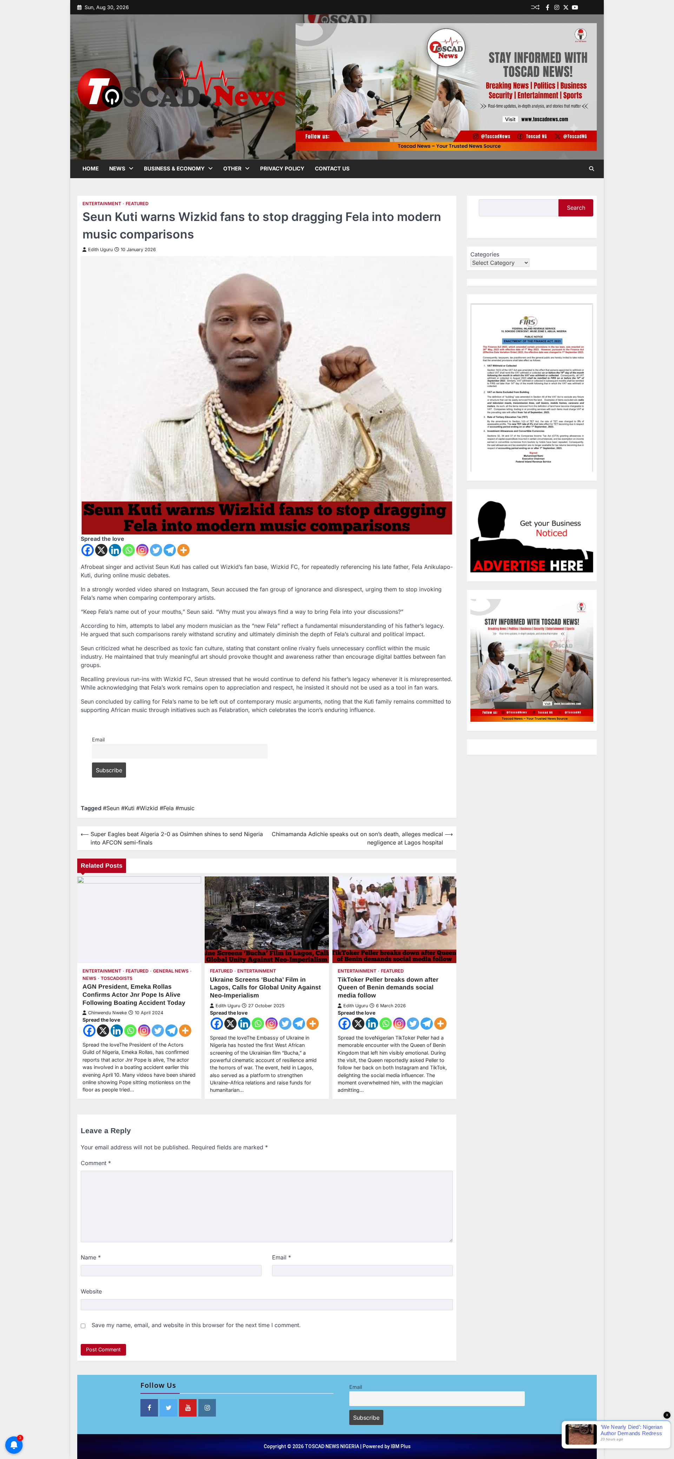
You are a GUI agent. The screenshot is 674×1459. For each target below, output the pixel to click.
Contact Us (332, 168)
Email (98, 739)
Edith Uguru (100, 249)
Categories (484, 254)
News (117, 168)
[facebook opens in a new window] (149, 1408)
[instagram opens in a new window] (207, 1408)
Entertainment (101, 203)
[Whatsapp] (129, 550)
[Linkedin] (593, 7)
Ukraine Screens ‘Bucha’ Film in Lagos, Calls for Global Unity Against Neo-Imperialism (265, 987)
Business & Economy (174, 168)
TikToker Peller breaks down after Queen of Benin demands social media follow (388, 987)
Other (232, 168)
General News (171, 971)
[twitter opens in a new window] (168, 1408)
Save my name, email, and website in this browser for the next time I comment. (196, 1325)
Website (91, 1291)
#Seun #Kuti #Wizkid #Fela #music (148, 808)
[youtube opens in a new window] (188, 1408)
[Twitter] (565, 7)
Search (576, 207)
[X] (101, 550)
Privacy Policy (282, 168)
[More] (183, 550)
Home (90, 168)
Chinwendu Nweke (107, 1012)
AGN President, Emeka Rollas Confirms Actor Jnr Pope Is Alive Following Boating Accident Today (133, 994)
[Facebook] (547, 7)
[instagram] (556, 7)
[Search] (591, 168)
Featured (137, 203)
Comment (96, 1162)
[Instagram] (142, 550)
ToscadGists (116, 978)
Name (91, 1257)
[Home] (584, 7)
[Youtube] (575, 7)
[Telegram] (170, 550)
